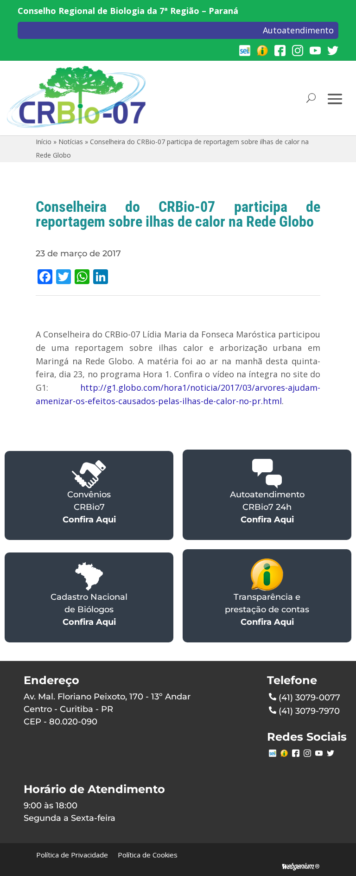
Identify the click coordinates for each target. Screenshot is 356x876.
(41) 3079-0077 (309, 697)
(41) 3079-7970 (309, 711)
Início (43, 141)
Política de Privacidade (72, 854)
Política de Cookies (148, 854)
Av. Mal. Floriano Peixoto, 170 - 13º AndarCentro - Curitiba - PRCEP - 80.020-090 (107, 709)
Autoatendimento (298, 30)
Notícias (70, 141)
